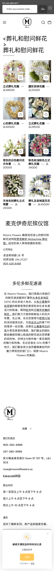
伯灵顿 (8, 306)
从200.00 (11, 165)
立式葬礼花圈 (11, 86)
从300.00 (9, 127)
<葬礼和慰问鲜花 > (25, 44)
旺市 (28, 310)
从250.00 (34, 90)
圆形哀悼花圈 (36, 86)
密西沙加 (44, 318)
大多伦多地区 (40, 297)
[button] (49, 9)
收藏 (24, 428)
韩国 (12, 476)
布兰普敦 (41, 301)
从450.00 (43, 204)
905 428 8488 (12, 263)
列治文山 (33, 322)
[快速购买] (20, 77)
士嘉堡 (38, 326)
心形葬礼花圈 (11, 123)
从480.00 (9, 90)
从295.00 (34, 127)
